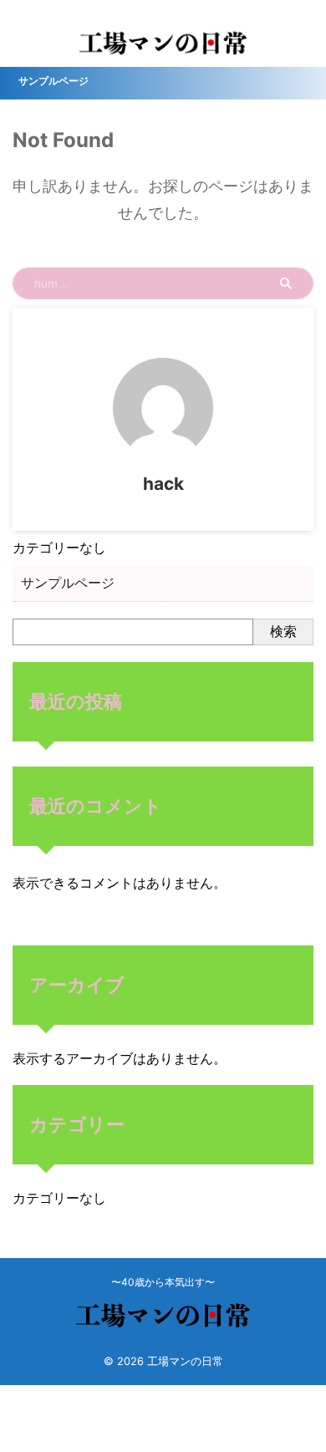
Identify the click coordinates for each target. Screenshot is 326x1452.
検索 (283, 631)
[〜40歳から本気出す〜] (162, 49)
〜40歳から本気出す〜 (163, 1282)
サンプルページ (53, 80)
